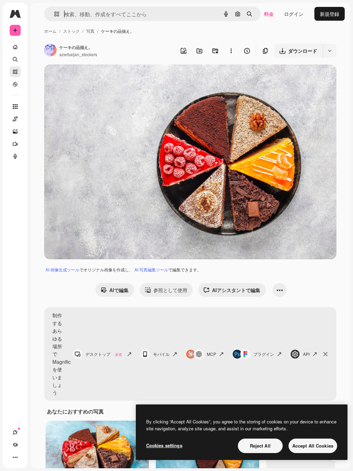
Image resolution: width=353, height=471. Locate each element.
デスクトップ (103, 354)
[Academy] (15, 444)
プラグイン (263, 354)
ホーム (50, 31)
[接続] (15, 432)
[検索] (15, 59)
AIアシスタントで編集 (236, 290)
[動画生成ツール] (15, 143)
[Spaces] (15, 118)
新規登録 (329, 13)
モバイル (161, 354)
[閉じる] (325, 354)
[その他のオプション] (231, 51)
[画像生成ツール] (15, 131)
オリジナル (91, 77)
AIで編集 (119, 290)
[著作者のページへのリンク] (50, 51)
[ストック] (15, 71)
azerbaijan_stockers (78, 54)
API (306, 354)
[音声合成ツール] (15, 156)
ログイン (293, 13)
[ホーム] (15, 46)
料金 (269, 13)
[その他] (15, 457)
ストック (71, 31)
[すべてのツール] (15, 106)
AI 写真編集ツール (151, 269)
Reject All (260, 445)
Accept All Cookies (312, 445)
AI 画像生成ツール (62, 269)
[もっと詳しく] (15, 84)
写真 (90, 31)
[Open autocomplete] (53, 14)
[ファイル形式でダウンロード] (329, 51)
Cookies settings (164, 445)
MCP (211, 354)
